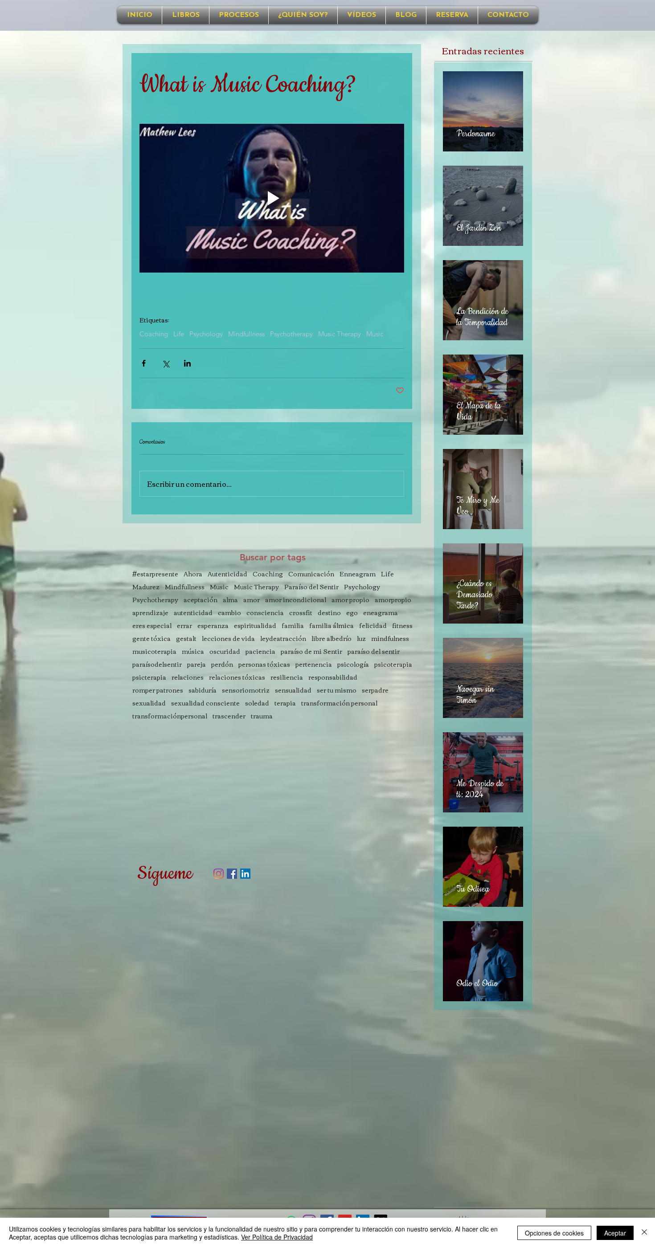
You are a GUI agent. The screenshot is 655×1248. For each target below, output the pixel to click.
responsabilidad (332, 677)
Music (374, 334)
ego (352, 612)
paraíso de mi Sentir (311, 651)
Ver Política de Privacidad (277, 1236)
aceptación (200, 600)
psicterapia (149, 677)
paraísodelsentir (157, 664)
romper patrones (157, 690)
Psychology (206, 334)
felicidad (373, 625)
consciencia (265, 612)
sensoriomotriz (246, 690)
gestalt (186, 638)
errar (184, 625)
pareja (196, 664)
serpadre (375, 690)
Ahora (193, 574)
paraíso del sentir (374, 651)
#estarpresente (155, 574)
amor (251, 600)
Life (178, 334)
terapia (285, 703)
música (193, 651)
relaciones (188, 677)
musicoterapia (154, 651)
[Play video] (271, 198)
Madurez (146, 587)
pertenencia (313, 664)
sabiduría (202, 690)
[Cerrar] (644, 1233)
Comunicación (311, 574)
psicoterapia (393, 664)
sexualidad (149, 703)
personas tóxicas (264, 664)
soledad (257, 703)
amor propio (350, 600)
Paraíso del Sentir (311, 587)
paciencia (260, 651)
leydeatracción (283, 638)
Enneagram (358, 574)
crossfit (300, 612)
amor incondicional (295, 600)
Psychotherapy (291, 334)
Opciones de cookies (554, 1232)
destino (329, 612)
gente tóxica (151, 638)
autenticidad (193, 612)
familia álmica (331, 625)
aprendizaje (150, 612)
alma (230, 600)
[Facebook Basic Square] (232, 874)
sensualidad (293, 690)
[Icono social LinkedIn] (245, 874)
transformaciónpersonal (169, 716)
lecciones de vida (228, 638)
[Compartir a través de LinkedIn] (187, 363)
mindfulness (390, 638)
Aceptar (615, 1232)
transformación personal (339, 703)
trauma (262, 716)
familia (293, 625)
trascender (229, 716)
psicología (353, 664)
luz (361, 638)
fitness (402, 625)
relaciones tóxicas (237, 677)
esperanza (213, 625)
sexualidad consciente (205, 703)
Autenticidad (227, 574)
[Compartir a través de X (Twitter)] (165, 363)
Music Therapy (339, 334)
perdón (222, 664)
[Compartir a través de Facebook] (143, 363)
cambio (229, 612)
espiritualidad (255, 625)
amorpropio (393, 600)
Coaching (153, 334)
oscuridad (224, 651)
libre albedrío (331, 638)
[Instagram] (218, 874)
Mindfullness (246, 334)
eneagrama (380, 612)
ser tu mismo (336, 690)
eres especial (152, 625)
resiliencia (286, 677)
